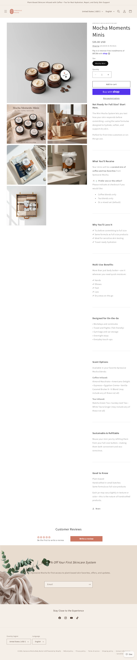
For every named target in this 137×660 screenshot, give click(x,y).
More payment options (111, 98)
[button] (6, 11)
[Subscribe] (89, 584)
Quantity (95, 69)
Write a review (86, 538)
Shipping (95, 46)
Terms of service (94, 651)
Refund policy (68, 651)
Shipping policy (107, 651)
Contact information (123, 651)
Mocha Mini (100, 63)
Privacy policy (81, 651)
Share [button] (98, 508)
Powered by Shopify (54, 651)
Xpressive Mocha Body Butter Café (35, 651)
